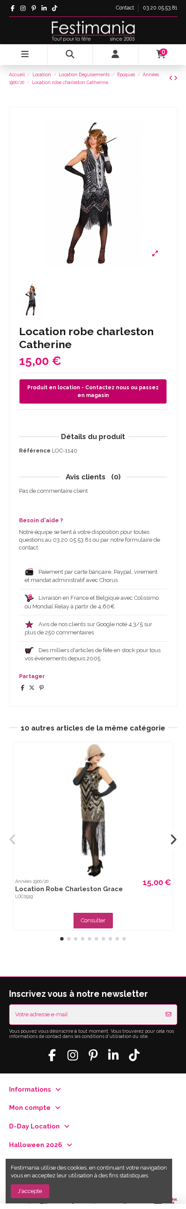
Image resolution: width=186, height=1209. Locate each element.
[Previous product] (171, 78)
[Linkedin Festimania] (44, 8)
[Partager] (22, 688)
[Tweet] (32, 688)
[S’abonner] (168, 1015)
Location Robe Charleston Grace (69, 888)
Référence (35, 450)
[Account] (115, 54)
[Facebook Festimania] (12, 8)
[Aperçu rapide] (165, 755)
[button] (62, 939)
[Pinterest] (41, 688)
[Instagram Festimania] (23, 8)
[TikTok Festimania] (54, 8)
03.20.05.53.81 (160, 8)
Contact (125, 8)
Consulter (93, 920)
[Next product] (175, 78)
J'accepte (30, 1191)
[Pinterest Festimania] (33, 8)
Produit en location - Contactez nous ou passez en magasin (93, 391)
